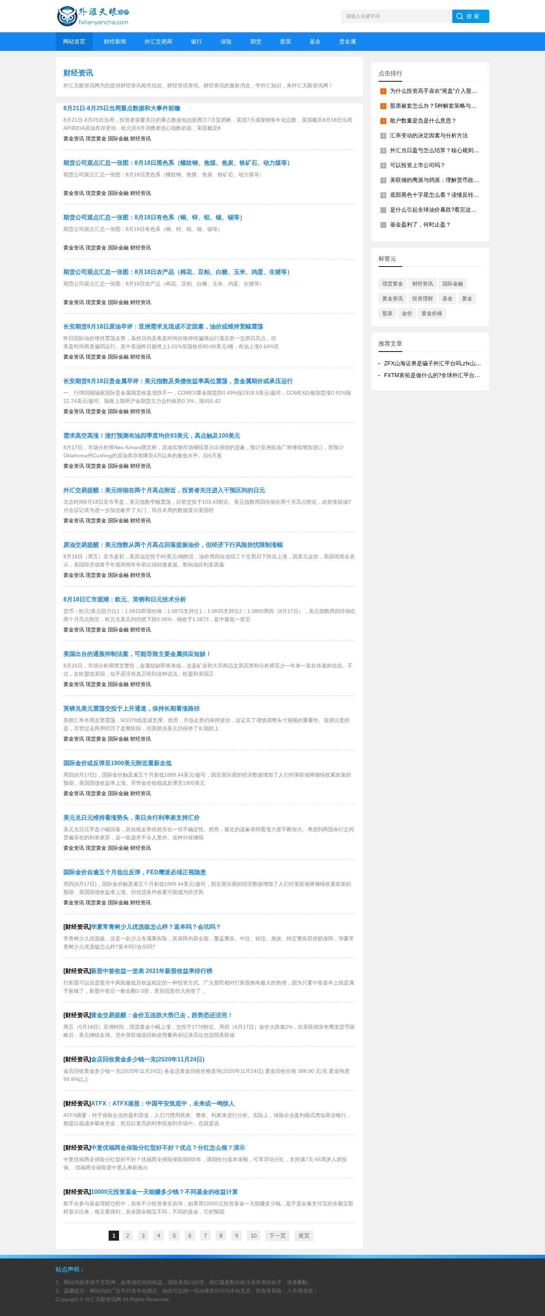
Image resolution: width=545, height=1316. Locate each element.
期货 (255, 41)
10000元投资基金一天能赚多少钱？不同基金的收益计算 (164, 1192)
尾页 (304, 1235)
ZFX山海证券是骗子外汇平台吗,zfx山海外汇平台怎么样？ (455, 363)
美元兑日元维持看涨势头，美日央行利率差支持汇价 (131, 817)
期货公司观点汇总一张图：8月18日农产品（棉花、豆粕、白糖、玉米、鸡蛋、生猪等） (178, 272)
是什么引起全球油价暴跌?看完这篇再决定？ (444, 209)
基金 (315, 41)
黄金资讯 (392, 298)
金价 (407, 313)
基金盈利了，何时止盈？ (420, 224)
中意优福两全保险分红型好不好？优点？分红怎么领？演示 (168, 1147)
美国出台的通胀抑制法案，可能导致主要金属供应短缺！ (137, 654)
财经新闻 (115, 41)
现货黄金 (392, 284)
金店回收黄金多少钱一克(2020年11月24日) (147, 1059)
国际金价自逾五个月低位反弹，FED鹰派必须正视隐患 (134, 872)
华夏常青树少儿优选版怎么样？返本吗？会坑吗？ (156, 927)
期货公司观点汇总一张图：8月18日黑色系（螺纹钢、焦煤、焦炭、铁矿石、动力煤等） (178, 163)
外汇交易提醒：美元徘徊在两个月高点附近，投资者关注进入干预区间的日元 (164, 490)
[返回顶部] (530, 1177)
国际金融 (452, 284)
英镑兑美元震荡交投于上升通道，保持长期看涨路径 (131, 708)
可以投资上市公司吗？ (418, 165)
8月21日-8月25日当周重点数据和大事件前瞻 (121, 108)
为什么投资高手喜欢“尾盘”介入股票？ (436, 91)
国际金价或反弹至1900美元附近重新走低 (117, 763)
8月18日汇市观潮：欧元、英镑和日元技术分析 (124, 599)
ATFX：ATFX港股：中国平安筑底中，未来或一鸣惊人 (163, 1103)
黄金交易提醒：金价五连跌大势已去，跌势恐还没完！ (162, 1015)
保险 (226, 41)
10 (254, 1235)
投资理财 (422, 298)
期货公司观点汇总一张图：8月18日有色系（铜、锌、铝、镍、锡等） (154, 217)
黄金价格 (432, 313)
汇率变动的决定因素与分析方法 (429, 135)
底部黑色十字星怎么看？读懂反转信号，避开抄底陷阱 (456, 195)
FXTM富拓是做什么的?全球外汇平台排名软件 (440, 375)
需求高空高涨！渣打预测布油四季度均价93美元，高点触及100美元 (151, 435)
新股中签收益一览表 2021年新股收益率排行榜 (151, 971)
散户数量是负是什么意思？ (423, 120)
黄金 (467, 298)
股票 (285, 41)
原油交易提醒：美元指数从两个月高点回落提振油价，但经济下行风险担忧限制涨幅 (173, 545)
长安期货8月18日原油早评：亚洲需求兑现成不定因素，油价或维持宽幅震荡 (163, 326)
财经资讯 (78, 73)
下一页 (277, 1235)
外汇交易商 (158, 41)
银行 (196, 41)
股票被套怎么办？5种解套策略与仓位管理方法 (447, 105)
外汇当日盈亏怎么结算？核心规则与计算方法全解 (451, 150)
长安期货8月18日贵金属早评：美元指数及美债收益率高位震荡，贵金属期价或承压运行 (178, 381)
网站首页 (74, 41)
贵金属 (347, 41)
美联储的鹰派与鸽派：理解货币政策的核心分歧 (448, 180)
